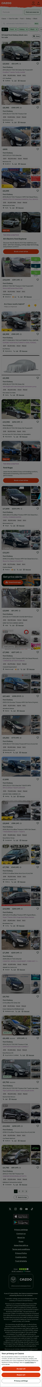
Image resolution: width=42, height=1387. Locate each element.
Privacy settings (21, 1381)
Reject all (21, 1375)
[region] (21, 1369)
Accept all (21, 1369)
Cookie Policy (29, 1362)
